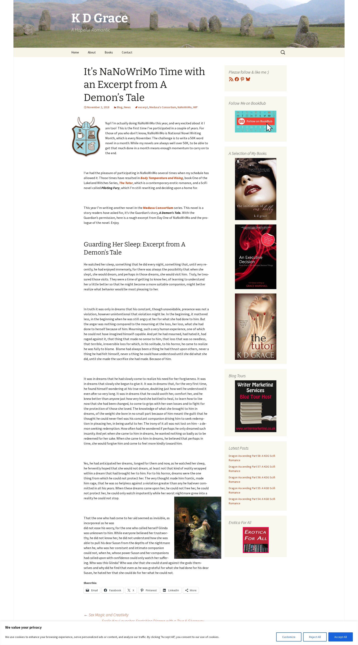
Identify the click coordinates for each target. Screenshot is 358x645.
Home (75, 52)
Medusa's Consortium (162, 107)
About (92, 52)
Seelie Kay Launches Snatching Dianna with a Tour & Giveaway (155, 620)
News (127, 107)
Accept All (340, 637)
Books (109, 52)
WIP (195, 107)
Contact (127, 52)
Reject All (315, 637)
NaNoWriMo (185, 107)
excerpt (143, 107)
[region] (179, 633)
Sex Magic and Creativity (106, 614)
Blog (119, 107)
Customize (288, 637)
